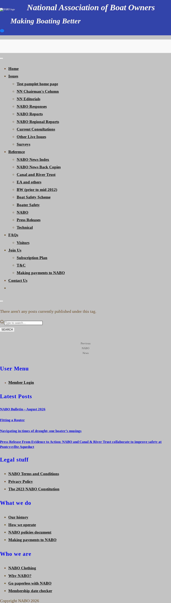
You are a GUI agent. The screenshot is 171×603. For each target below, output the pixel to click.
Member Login (21, 382)
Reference (16, 152)
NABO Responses (32, 106)
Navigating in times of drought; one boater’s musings (41, 431)
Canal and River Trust (36, 174)
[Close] (1, 301)
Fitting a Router (12, 420)
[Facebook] (2, 31)
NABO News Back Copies (39, 167)
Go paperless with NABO (30, 583)
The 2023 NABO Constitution (33, 489)
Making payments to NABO (41, 273)
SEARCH (7, 329)
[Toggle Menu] (1, 58)
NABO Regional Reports (38, 122)
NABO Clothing (22, 568)
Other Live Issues (31, 137)
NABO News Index (33, 159)
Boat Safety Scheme (33, 197)
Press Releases (28, 220)
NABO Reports (30, 114)
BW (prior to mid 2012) (37, 189)
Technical (25, 227)
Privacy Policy (20, 481)
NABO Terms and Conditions (33, 474)
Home (13, 68)
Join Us (14, 250)
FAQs (13, 235)
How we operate (22, 525)
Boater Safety (28, 205)
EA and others (29, 182)
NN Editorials (28, 99)
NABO (22, 212)
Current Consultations (36, 129)
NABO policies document (29, 532)
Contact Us (17, 280)
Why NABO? (19, 576)
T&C (21, 265)
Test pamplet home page (37, 84)
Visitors (23, 242)
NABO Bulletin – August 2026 (22, 409)
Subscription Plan (32, 258)
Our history (18, 517)
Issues (13, 76)
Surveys (23, 144)
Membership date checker (30, 591)
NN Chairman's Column (38, 91)
